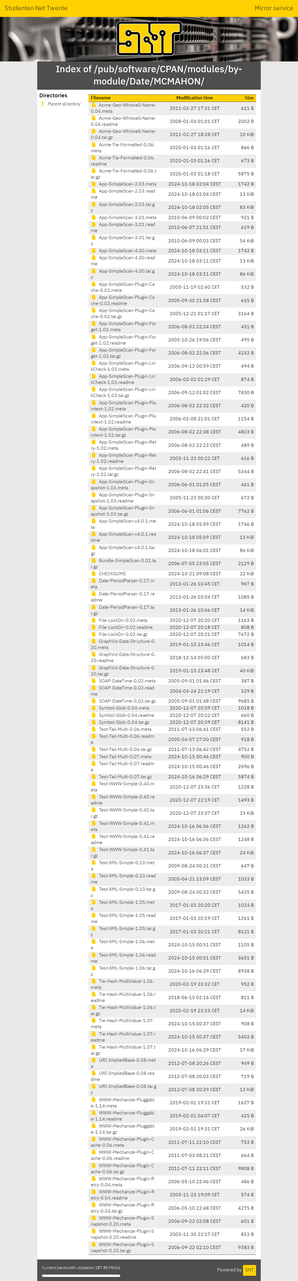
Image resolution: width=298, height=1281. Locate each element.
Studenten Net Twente (36, 8)
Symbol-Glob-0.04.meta (123, 708)
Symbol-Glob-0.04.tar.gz (123, 722)
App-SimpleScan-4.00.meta (127, 251)
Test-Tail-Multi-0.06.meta (124, 729)
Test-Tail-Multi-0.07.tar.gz (125, 777)
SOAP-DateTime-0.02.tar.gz (127, 701)
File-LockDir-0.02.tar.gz (123, 634)
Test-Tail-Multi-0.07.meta (124, 757)
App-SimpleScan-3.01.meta (127, 218)
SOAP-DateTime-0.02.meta (126, 681)
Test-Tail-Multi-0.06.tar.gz (125, 749)
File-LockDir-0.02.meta (122, 620)
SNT (249, 1270)
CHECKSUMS (112, 574)
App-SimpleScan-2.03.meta (127, 184)
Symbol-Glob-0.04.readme (126, 715)
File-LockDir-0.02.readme (125, 627)
